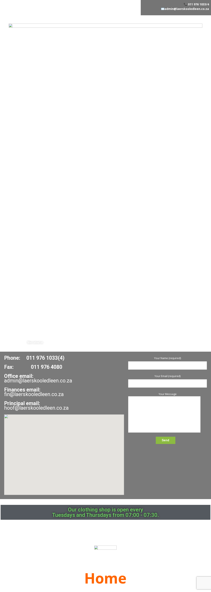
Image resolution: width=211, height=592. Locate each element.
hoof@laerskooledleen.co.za (36, 408)
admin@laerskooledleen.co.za (186, 9)
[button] (35, 342)
